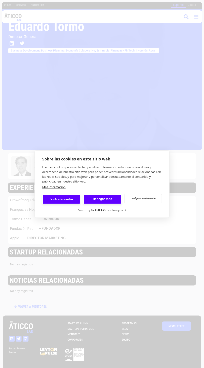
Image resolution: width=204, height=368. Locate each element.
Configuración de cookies (143, 198)
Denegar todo (102, 199)
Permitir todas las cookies (61, 199)
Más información (54, 187)
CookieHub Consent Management (108, 210)
